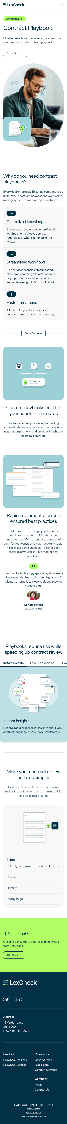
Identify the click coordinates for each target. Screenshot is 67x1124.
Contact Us (42, 1089)
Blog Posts (41, 1065)
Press (38, 1084)
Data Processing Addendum (33, 1116)
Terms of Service (33, 1113)
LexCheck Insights (15, 1060)
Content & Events (46, 1069)
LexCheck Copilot (14, 1065)
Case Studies (43, 1060)
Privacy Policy (33, 1109)
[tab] (13, 663)
